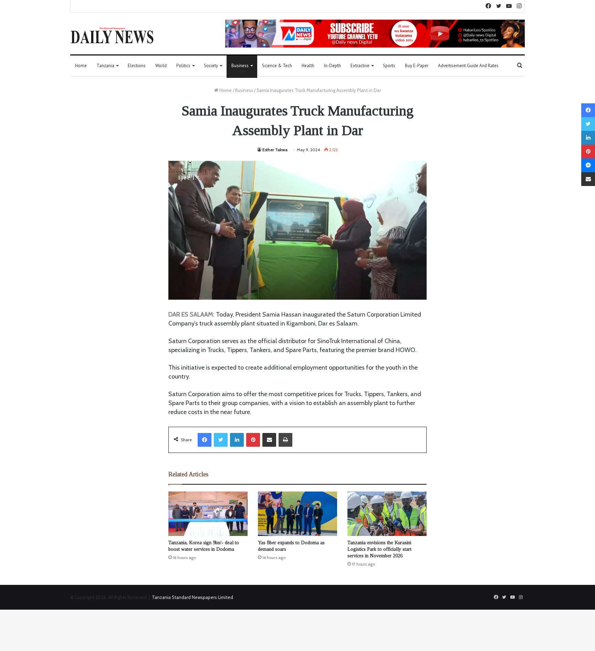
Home (81, 66)
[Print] (285, 440)
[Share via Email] (269, 440)
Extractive (360, 66)
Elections (137, 66)
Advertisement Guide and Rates (468, 66)
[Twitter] (221, 440)
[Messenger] (588, 165)
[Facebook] (204, 440)
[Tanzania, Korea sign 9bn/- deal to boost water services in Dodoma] (208, 514)
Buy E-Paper (416, 66)
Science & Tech (277, 66)
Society (211, 66)
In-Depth (332, 66)
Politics (183, 66)
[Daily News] (112, 35)
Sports (389, 66)
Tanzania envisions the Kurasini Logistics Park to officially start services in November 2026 (379, 549)
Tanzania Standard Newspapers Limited (192, 597)
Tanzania (105, 66)
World (161, 66)
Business (240, 66)
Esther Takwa (275, 149)
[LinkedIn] (237, 440)
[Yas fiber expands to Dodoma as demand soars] (297, 514)
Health (308, 66)
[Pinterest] (253, 440)
